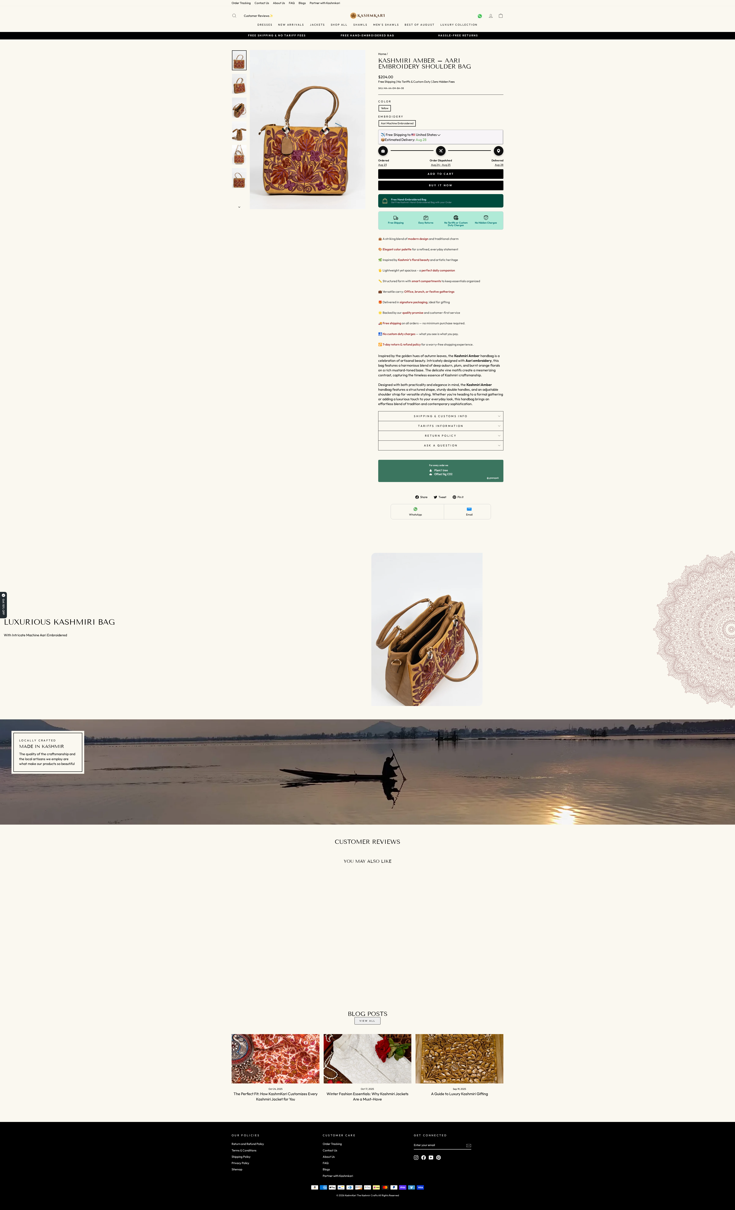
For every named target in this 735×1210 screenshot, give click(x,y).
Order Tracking (241, 3)
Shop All (339, 24)
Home (382, 54)
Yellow (385, 108)
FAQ (292, 3)
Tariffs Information (440, 426)
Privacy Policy (240, 1163)
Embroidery (391, 116)
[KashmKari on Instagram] (416, 1157)
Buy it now (441, 185)
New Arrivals (291, 24)
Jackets (317, 24)
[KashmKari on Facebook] (423, 1157)
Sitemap (237, 1169)
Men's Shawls (386, 24)
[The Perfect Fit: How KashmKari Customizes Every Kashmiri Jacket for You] (275, 1058)
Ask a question (441, 445)
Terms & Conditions (244, 1150)
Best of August (419, 24)
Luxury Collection (459, 24)
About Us (279, 3)
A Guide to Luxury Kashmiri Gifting (459, 1093)
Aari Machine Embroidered (397, 123)
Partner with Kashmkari (325, 3)
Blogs (302, 3)
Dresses (265, 24)
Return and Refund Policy (248, 1144)
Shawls (360, 24)
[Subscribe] (468, 1145)
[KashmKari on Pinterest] (438, 1157)
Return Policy (441, 435)
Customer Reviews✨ (258, 16)
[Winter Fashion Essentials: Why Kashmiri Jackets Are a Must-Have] (368, 1058)
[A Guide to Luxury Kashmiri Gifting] (459, 1058)
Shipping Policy (241, 1157)
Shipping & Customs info (441, 416)
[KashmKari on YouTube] (431, 1157)
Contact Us (262, 3)
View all (367, 1020)
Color (385, 101)
